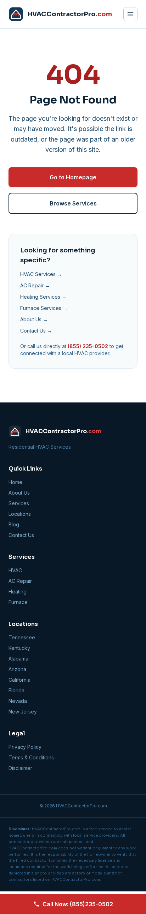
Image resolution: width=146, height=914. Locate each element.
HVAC (15, 570)
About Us (19, 493)
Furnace (18, 602)
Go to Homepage (73, 177)
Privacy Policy (25, 747)
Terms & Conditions (31, 757)
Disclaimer (20, 768)
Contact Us (21, 535)
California (19, 680)
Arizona (17, 669)
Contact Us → (36, 331)
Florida (16, 690)
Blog (14, 524)
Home (15, 482)
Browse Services (73, 203)
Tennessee (22, 637)
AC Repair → (35, 285)
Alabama (18, 659)
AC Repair (20, 581)
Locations (20, 514)
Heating (18, 592)
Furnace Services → (44, 308)
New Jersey (23, 712)
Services (19, 503)
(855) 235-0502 (88, 346)
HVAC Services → (41, 274)
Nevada (18, 701)
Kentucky (19, 648)
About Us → (34, 319)
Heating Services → (43, 297)
